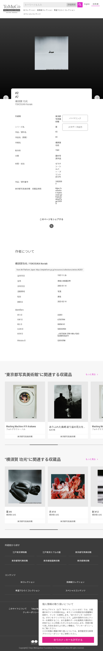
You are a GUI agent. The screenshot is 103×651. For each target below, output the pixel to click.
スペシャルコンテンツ (32, 14)
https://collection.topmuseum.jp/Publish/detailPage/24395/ (58, 195)
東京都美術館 (83, 561)
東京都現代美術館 (20, 561)
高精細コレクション (45, 10)
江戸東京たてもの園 (51, 552)
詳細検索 (72, 4)
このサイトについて (18, 609)
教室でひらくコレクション (64, 10)
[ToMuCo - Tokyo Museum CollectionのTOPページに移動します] (11, 9)
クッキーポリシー (31, 612)
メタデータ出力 (75, 127)
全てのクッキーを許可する (68, 639)
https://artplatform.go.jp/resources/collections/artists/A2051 (59, 270)
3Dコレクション (29, 10)
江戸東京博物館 (20, 552)
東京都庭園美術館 (51, 561)
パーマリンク (75, 118)
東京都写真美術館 (83, 552)
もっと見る (91, 374)
